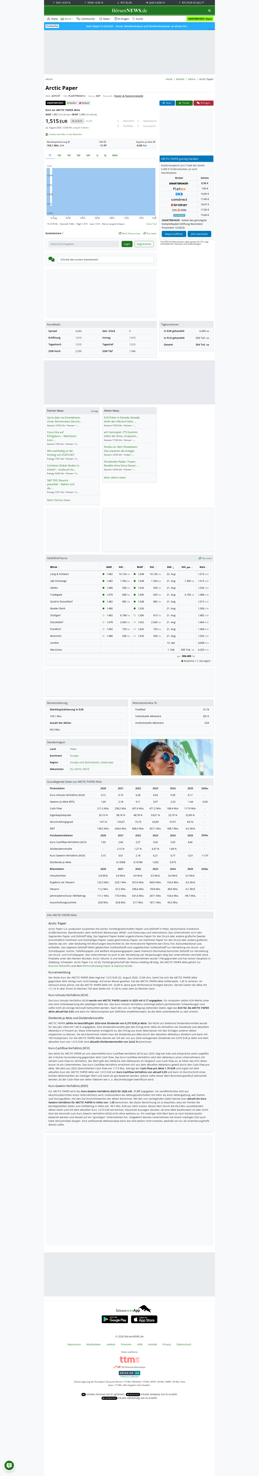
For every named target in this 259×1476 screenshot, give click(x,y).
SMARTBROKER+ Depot (200, 18)
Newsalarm (150, 121)
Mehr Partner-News (58, 500)
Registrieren (144, 244)
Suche (139, 18)
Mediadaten (94, 1344)
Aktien (192, 79)
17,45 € (205, 209)
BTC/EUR (192, 2)
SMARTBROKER (55, 102)
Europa (74, 755)
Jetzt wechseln (199, 234)
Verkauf (85, 102)
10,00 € (205, 193)
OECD (86, 769)
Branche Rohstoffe (59, 966)
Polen (73, 749)
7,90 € (204, 188)
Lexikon (110, 1344)
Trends (185, 102)
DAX (62, 2)
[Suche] (209, 10)
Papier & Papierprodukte (128, 96)
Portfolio (128, 126)
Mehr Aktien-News (115, 477)
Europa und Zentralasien (85, 762)
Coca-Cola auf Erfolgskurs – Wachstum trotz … (61, 436)
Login (127, 244)
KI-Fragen (123, 18)
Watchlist (128, 121)
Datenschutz (184, 1344)
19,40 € (205, 215)
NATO (78, 769)
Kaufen (72, 102)
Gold (156, 2)
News (168, 102)
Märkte (180, 79)
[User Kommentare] (9, 1465)
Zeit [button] (169, 567)
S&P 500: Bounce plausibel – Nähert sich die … (61, 484)
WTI (126, 2)
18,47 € (205, 204)
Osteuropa (107, 762)
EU (71, 769)
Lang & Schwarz (81, 127)
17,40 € (205, 199)
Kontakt (152, 1344)
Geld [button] (109, 567)
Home (54, 18)
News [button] (106, 18)
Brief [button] (140, 567)
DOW (95, 2)
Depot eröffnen (174, 234)
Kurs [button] (202, 567)
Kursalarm (149, 126)
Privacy (167, 1344)
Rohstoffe (107, 96)
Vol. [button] (121, 567)
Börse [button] (68, 18)
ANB (139, 1344)
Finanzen (126, 1344)
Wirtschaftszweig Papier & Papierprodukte (107, 966)
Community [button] (87, 18)
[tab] (49, 155)
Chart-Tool (151, 223)
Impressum (74, 1344)
